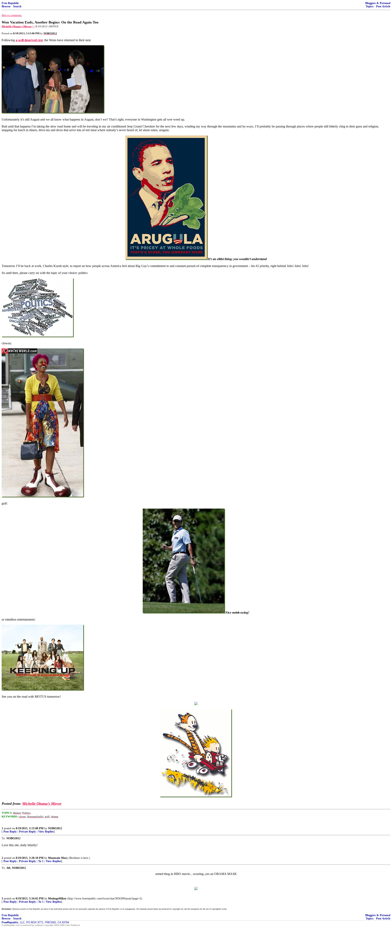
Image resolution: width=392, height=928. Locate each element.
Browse (6, 6)
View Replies (46, 831)
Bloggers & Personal (377, 3)
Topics (369, 6)
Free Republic (10, 3)
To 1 (40, 861)
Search (17, 6)
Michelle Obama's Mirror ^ (18, 26)
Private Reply (27, 831)
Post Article (383, 6)
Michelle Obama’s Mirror (41, 804)
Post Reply (10, 831)
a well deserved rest (29, 40)
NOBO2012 (55, 828)
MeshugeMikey (57, 898)
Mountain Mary (58, 857)
